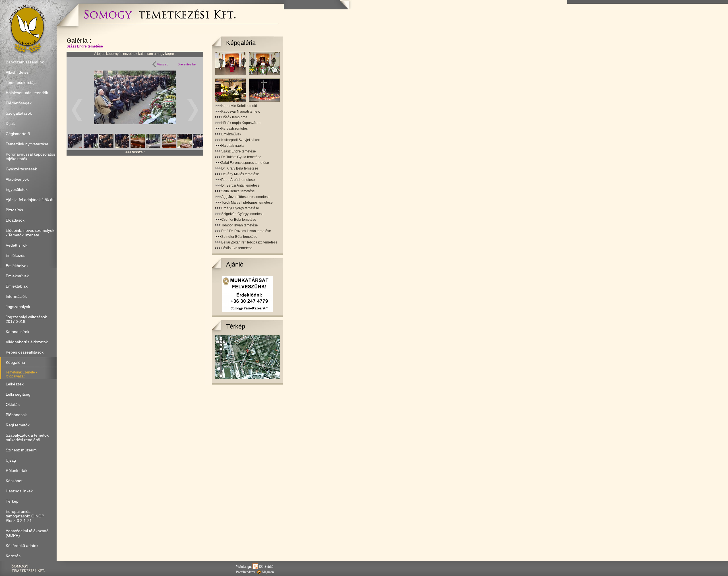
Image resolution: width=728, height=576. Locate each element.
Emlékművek (231, 134)
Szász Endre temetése (85, 46)
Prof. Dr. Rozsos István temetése (246, 231)
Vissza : (162, 64)
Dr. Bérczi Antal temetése (240, 185)
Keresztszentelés (234, 129)
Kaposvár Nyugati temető (240, 111)
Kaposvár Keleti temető (239, 106)
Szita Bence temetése (238, 191)
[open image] (135, 110)
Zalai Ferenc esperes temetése (245, 163)
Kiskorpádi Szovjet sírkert (240, 140)
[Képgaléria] (247, 101)
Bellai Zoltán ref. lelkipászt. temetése (249, 242)
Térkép (235, 326)
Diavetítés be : (187, 64)
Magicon (267, 572)
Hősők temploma (234, 117)
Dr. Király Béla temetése (239, 168)
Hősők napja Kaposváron (240, 123)
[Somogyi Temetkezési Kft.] (160, 21)
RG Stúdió (265, 567)
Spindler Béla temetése (239, 237)
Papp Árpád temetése (238, 180)
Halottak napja (232, 146)
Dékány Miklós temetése (240, 174)
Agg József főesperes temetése (245, 197)
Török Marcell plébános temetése (247, 203)
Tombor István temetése (239, 225)
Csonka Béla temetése (238, 220)
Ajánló (234, 264)
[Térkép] (247, 378)
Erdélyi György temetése (240, 208)
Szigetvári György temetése (242, 214)
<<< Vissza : (135, 152)
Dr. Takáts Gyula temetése (241, 157)
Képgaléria (241, 42)
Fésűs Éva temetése (237, 248)
